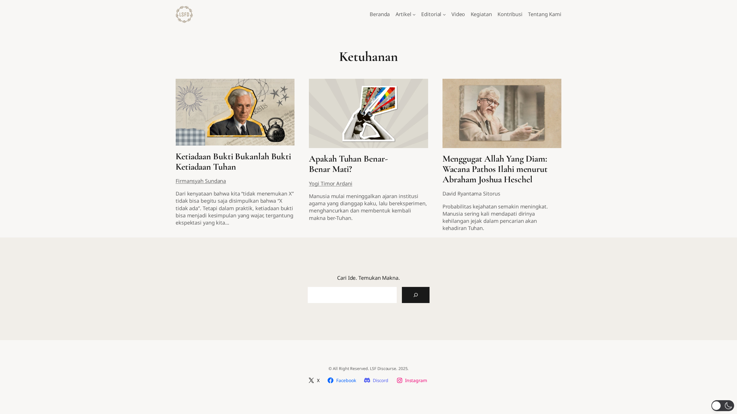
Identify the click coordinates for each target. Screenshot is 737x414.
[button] (722, 405)
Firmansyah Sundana (201, 180)
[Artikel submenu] (414, 14)
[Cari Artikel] (416, 295)
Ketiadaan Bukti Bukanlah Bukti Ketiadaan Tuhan (233, 161)
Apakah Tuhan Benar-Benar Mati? (348, 164)
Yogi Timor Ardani (330, 183)
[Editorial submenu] (444, 14)
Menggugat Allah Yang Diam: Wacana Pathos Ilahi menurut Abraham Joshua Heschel (495, 169)
